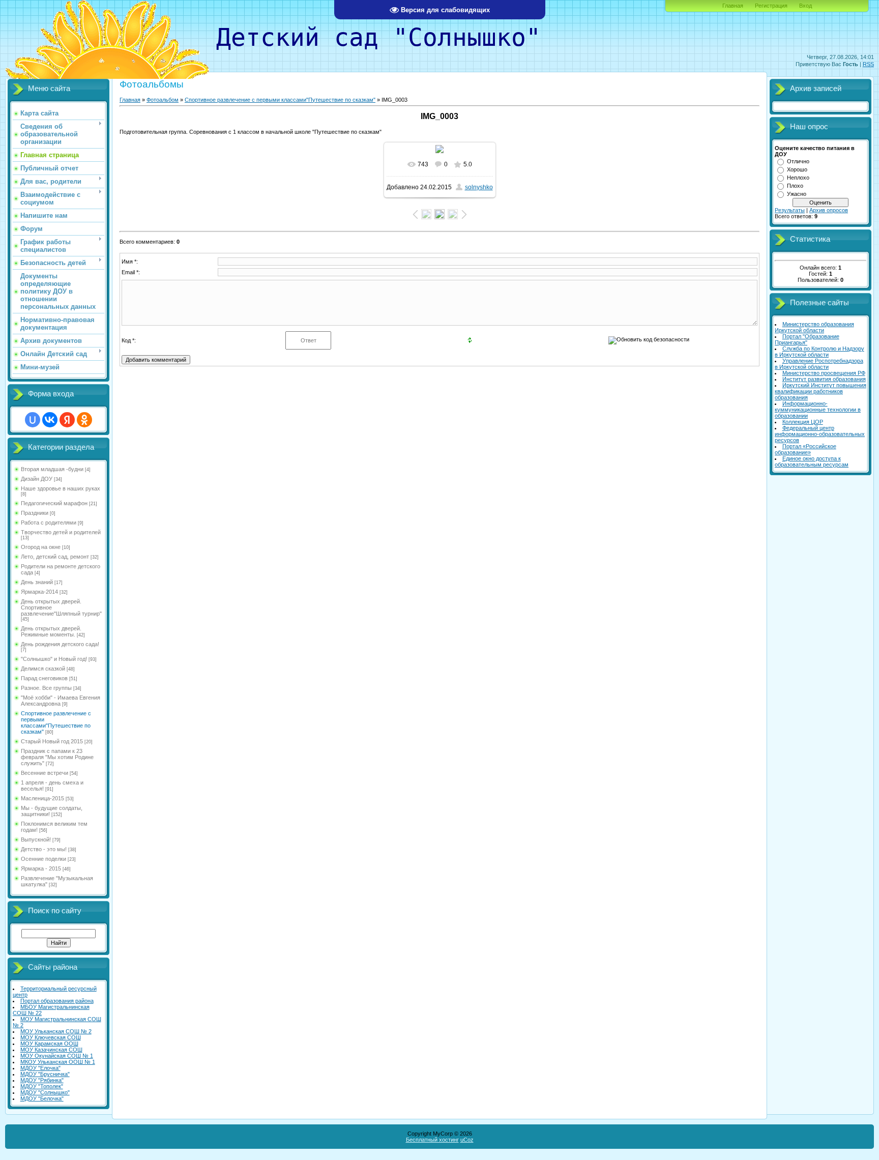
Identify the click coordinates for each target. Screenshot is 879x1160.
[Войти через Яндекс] (67, 419)
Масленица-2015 (42, 798)
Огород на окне (41, 547)
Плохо (795, 186)
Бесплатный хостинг (432, 1140)
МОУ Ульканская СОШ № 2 (56, 1031)
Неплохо (798, 178)
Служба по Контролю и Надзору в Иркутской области (819, 351)
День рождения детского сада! (60, 644)
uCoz (467, 1140)
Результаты (790, 210)
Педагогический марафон (54, 503)
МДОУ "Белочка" (42, 1098)
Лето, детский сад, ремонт (55, 557)
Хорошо (797, 169)
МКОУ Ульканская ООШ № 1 (57, 1062)
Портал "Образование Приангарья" (807, 339)
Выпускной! (36, 839)
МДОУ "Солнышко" (45, 1092)
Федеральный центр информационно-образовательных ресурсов (820, 434)
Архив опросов (828, 210)
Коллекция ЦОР (802, 422)
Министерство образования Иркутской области (814, 327)
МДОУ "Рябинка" (42, 1080)
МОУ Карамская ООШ (49, 1043)
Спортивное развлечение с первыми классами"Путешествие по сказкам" (56, 722)
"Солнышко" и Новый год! (54, 659)
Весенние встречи (44, 773)
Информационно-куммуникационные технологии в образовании (818, 409)
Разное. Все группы (46, 688)
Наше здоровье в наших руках (60, 488)
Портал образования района (57, 1001)
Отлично (798, 161)
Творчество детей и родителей (61, 532)
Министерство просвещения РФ (823, 373)
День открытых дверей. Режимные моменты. (51, 631)
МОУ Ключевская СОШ (50, 1037)
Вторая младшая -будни (52, 469)
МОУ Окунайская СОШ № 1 (56, 1056)
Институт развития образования (824, 379)
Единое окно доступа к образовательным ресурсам (811, 461)
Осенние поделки (43, 859)
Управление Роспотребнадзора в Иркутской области (819, 364)
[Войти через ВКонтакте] (49, 419)
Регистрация (771, 6)
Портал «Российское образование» (805, 449)
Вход (805, 6)
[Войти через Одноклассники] (84, 419)
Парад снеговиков (44, 678)
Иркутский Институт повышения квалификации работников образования (820, 391)
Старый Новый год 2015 (52, 741)
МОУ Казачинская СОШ (51, 1050)
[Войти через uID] (32, 419)
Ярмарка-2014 (39, 592)
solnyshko (479, 187)
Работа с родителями (48, 522)
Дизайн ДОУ (36, 479)
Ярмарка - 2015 (41, 868)
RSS (868, 64)
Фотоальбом (162, 100)
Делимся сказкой (43, 668)
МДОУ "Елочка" (40, 1068)
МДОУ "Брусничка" (45, 1074)
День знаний (37, 582)
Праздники (34, 513)
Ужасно (796, 194)
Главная (732, 6)
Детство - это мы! (44, 849)
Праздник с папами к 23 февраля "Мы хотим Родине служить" (57, 757)
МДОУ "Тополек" (41, 1086)
